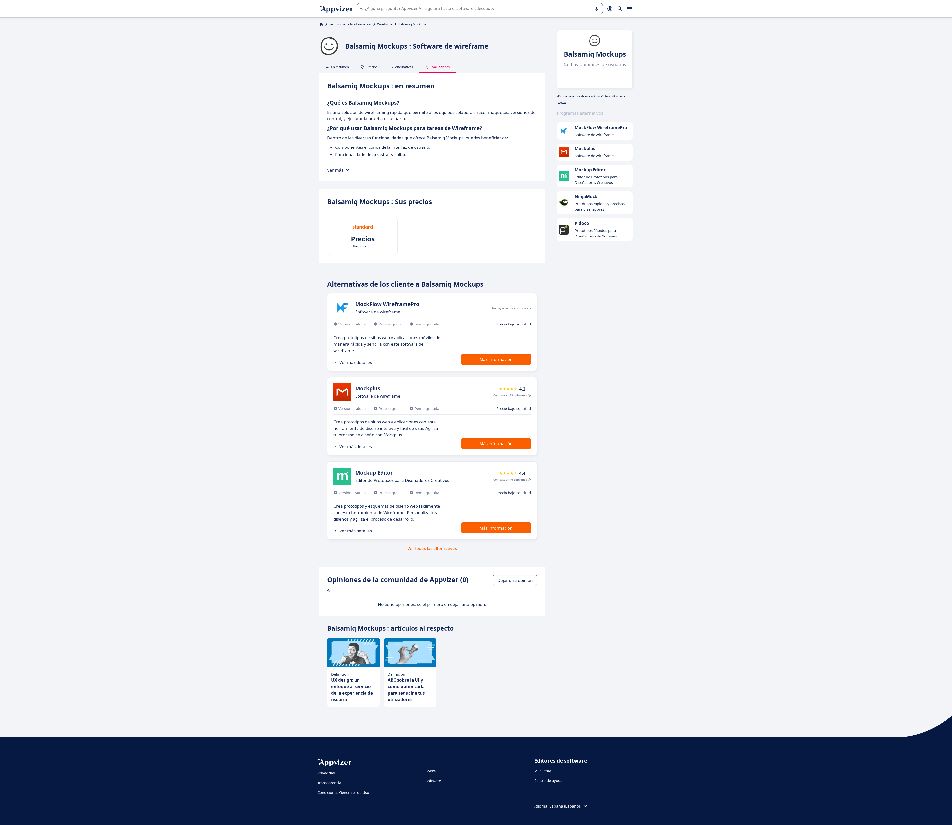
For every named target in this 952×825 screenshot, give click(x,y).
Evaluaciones (440, 67)
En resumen (340, 67)
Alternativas (404, 67)
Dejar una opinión (515, 580)
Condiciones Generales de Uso (343, 792)
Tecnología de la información (350, 24)
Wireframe (384, 24)
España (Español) (565, 806)
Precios (372, 67)
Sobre (431, 770)
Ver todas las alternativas (432, 548)
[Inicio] (321, 24)
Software (433, 780)
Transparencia (329, 782)
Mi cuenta (542, 770)
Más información (496, 359)
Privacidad (326, 772)
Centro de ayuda (548, 780)
